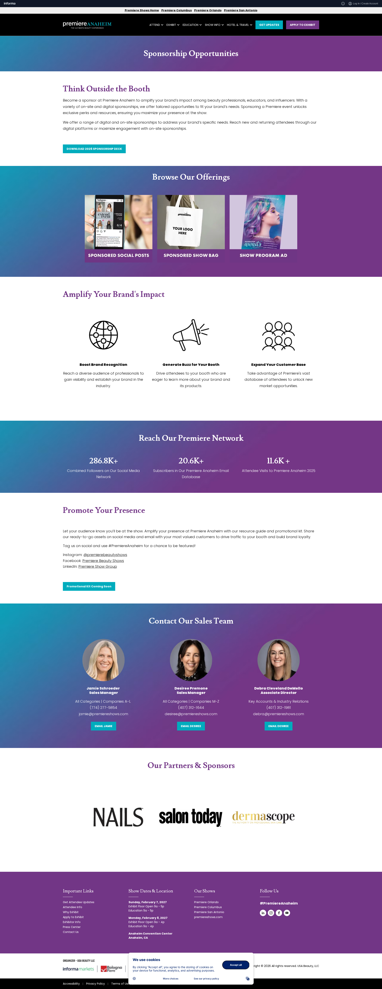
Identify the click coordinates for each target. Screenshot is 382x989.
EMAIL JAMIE (103, 726)
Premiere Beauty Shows (103, 560)
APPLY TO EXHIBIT (302, 25)
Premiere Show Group (97, 566)
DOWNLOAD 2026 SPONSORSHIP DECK (94, 149)
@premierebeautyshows (105, 554)
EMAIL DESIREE (191, 726)
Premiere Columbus (176, 10)
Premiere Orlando (208, 10)
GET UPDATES (269, 25)
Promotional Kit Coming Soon (89, 586)
